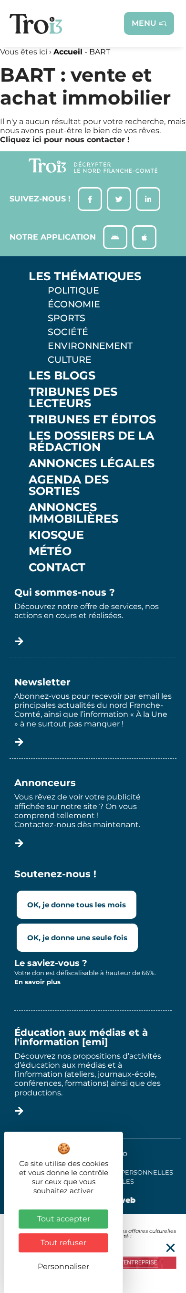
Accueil (68, 51)
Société (68, 331)
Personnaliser (63, 1266)
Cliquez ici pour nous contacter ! (65, 139)
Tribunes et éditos (92, 419)
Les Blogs (62, 375)
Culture (70, 359)
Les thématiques (85, 276)
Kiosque (56, 535)
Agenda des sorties (69, 485)
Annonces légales (92, 463)
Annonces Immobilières (73, 513)
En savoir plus (37, 982)
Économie (74, 304)
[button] (170, 1248)
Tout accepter (63, 1218)
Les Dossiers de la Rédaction (91, 441)
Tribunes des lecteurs (73, 397)
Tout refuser (63, 1242)
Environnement (90, 345)
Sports (66, 318)
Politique (73, 290)
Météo (50, 551)
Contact (57, 567)
